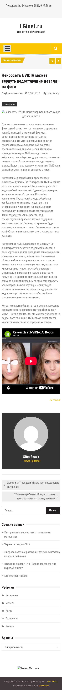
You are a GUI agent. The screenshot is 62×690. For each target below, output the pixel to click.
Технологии (9, 104)
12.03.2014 (34, 93)
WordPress (53, 681)
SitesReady (53, 93)
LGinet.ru (31, 26)
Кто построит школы (16, 575)
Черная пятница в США (17, 544)
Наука (9, 610)
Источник (55, 400)
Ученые (10, 626)
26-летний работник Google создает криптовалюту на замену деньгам (34, 496)
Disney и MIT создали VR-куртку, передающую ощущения (33, 484)
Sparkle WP (44, 685)
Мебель (10, 603)
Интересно (12, 595)
